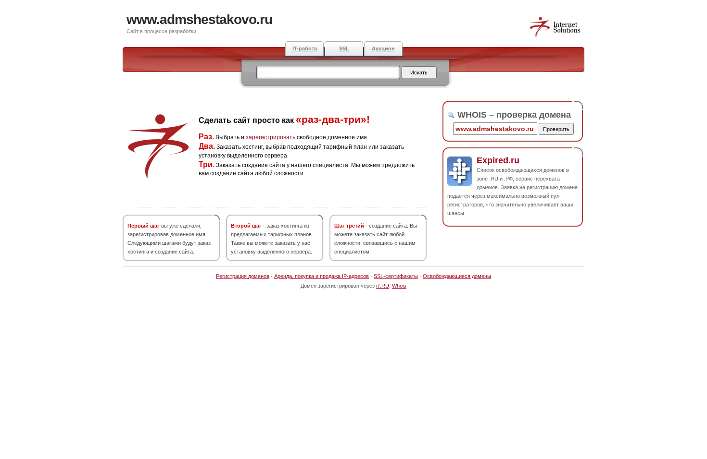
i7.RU (382, 286)
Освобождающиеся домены (457, 276)
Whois (399, 286)
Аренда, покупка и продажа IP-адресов (321, 276)
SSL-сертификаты (396, 276)
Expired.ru (498, 160)
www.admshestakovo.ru (199, 19)
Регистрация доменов (242, 276)
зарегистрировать (270, 137)
